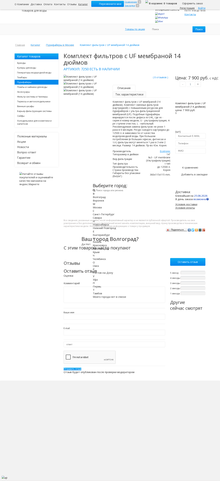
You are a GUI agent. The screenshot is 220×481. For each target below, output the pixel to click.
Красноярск (100, 245)
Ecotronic (165, 151)
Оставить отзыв (188, 262)
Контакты (59, 4)
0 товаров (170, 3)
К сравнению (190, 167)
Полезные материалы (32, 136)
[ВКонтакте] (189, 230)
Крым (96, 252)
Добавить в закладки (194, 174)
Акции (21, 142)
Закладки (130, 5)
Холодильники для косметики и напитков (34, 122)
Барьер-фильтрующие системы (34, 111)
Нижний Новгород (104, 228)
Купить (190, 95)
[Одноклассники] (196, 230)
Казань (97, 241)
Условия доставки (186, 204)
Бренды (21, 62)
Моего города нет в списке (109, 296)
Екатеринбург (101, 235)
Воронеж (98, 200)
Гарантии (23, 158)
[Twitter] (193, 230)
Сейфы (21, 115)
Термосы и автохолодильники (33, 101)
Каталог (83, 4)
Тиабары (22, 77)
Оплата (47, 4)
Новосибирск (101, 224)
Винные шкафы (25, 106)
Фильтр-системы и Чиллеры (32, 96)
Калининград (101, 248)
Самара (97, 217)
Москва (97, 207)
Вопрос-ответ (26, 152)
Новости (23, 147)
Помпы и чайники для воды (32, 87)
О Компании (22, 4)
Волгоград (99, 197)
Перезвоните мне (110, 4)
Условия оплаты (185, 207)
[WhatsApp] (161, 17)
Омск (96, 265)
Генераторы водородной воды (34, 72)
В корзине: (156, 3)
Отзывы (71, 4)
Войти (201, 8)
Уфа (95, 279)
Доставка (36, 4)
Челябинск (99, 259)
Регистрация (187, 8)
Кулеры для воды (26, 67)
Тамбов (97, 293)
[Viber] (159, 21)
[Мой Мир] (200, 230)
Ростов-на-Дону (103, 272)
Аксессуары (23, 91)
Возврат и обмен (28, 163)
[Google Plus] (204, 230)
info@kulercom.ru (167, 10)
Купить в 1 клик (190, 159)
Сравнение (131, 1)
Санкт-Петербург (103, 214)
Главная (20, 45)
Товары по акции (135, 29)
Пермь (97, 286)
